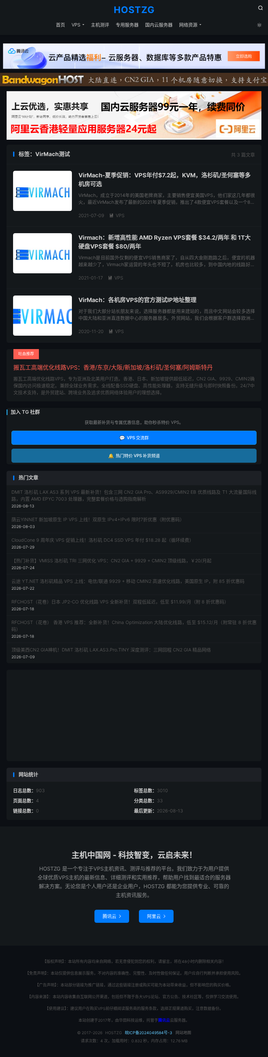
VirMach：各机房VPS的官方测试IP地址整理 (137, 299)
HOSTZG (134, 10)
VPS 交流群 (134, 437)
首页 (60, 24)
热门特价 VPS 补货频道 (134, 455)
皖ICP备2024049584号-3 (148, 1032)
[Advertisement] (134, 715)
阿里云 (156, 916)
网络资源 (188, 24)
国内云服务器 (159, 24)
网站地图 (183, 1032)
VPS (76, 24)
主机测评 (100, 24)
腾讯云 (112, 916)
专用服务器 (127, 24)
